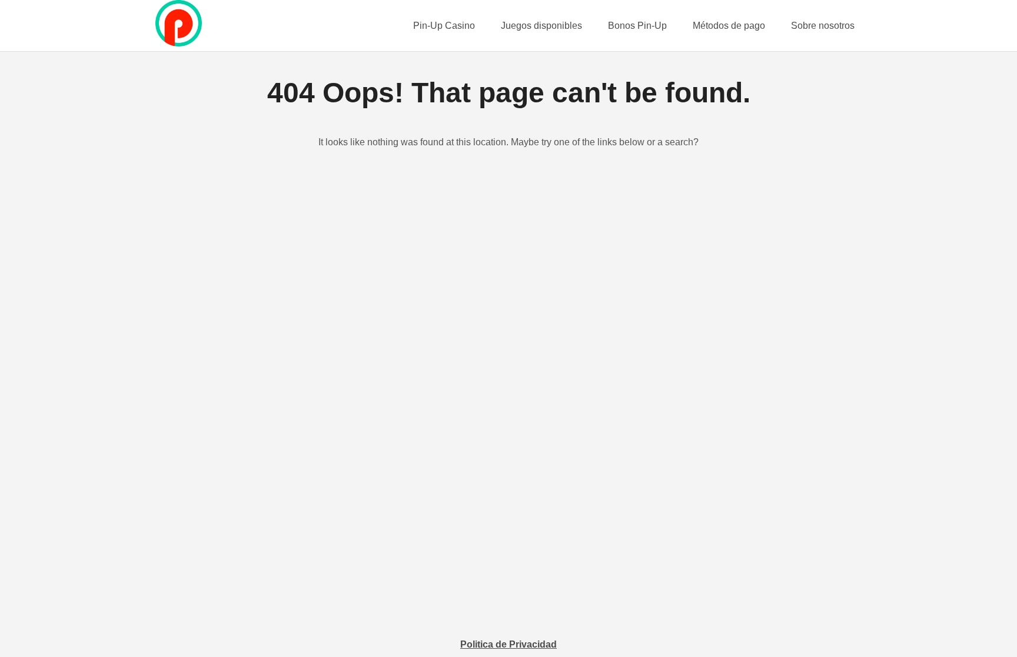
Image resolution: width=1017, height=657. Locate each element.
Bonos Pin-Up (637, 26)
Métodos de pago (729, 26)
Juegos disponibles (541, 26)
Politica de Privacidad (508, 644)
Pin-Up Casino (444, 26)
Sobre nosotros (823, 26)
